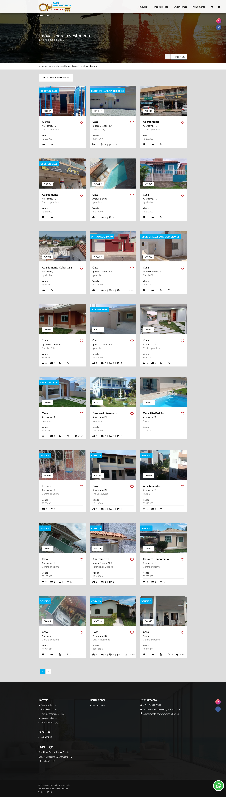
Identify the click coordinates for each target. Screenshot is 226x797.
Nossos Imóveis (48, 66)
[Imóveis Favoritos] (212, 6)
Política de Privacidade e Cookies (53, 788)
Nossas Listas (63, 66)
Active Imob (64, 785)
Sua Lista (47, 736)
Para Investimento (52, 713)
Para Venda (49, 705)
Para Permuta (49, 709)
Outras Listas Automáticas (54, 77)
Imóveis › (143, 6)
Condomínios (49, 722)
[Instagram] (218, 701)
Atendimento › (199, 6)
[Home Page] (219, 6)
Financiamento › (161, 6)
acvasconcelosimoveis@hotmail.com (162, 709)
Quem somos (180, 6)
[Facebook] (218, 709)
